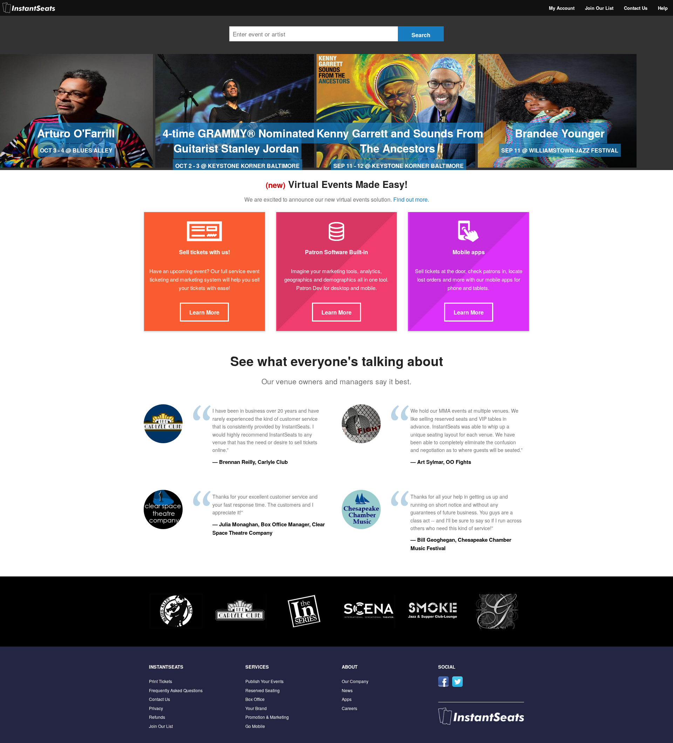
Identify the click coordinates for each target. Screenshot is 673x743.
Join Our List (599, 8)
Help (663, 8)
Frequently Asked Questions (176, 690)
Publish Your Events (264, 681)
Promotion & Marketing (267, 717)
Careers (349, 708)
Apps (347, 699)
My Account (562, 8)
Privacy (156, 708)
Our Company (355, 681)
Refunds (157, 717)
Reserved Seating (262, 690)
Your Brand (256, 708)
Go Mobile (255, 726)
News (347, 690)
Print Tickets (160, 681)
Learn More (204, 312)
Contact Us (635, 8)
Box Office (255, 699)
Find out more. (411, 199)
